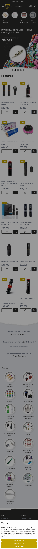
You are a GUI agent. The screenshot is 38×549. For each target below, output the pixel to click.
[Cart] (35, 6)
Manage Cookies (19, 543)
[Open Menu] (3, 6)
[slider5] (23, 70)
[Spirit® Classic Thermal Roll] (9, 129)
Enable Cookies (19, 540)
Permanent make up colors (24, 21)
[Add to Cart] (6, 112)
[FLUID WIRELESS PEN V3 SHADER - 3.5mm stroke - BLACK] (28, 286)
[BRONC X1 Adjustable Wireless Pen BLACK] (9, 286)
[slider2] (15, 70)
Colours (15, 21)
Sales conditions (26, 519)
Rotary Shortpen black (9, 261)
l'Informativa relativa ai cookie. (23, 536)
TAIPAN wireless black (28, 261)
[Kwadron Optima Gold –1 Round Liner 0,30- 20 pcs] (17, 53)
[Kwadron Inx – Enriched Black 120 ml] (28, 90)
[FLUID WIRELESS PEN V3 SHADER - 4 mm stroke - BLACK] (9, 168)
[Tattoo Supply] (8, 6)
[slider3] (18, 70)
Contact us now (18, 356)
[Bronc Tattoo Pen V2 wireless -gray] (28, 210)
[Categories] (33, 15)
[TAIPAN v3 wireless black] (28, 168)
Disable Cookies (19, 546)
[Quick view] (15, 112)
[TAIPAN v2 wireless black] (9, 90)
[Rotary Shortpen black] (9, 249)
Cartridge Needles (5, 21)
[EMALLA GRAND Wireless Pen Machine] (9, 210)
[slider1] (12, 70)
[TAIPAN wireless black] (28, 249)
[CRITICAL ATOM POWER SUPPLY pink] (28, 129)
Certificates (4, 519)
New (4, 83)
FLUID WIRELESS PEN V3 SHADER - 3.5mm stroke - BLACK (28, 301)
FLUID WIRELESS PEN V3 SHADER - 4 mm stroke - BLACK (9, 183)
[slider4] (21, 70)
